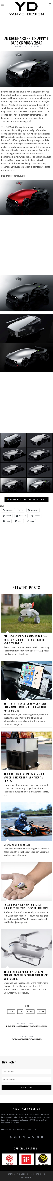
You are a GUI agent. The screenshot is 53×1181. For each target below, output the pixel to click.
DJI (20, 1011)
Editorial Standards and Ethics (13, 1129)
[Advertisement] (26, 27)
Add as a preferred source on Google (28, 499)
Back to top (25, 1177)
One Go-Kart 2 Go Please (17, 844)
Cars (11, 1011)
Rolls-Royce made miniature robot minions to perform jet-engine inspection (26, 906)
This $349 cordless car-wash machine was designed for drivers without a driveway (25, 777)
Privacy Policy (32, 1129)
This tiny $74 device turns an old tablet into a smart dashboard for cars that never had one (25, 707)
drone (30, 1011)
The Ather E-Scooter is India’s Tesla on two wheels (26, 1024)
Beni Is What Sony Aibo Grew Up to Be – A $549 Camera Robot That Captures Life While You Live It (26, 640)
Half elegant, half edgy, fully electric (26, 1037)
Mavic (41, 1011)
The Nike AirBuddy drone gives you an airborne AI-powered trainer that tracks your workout (26, 975)
